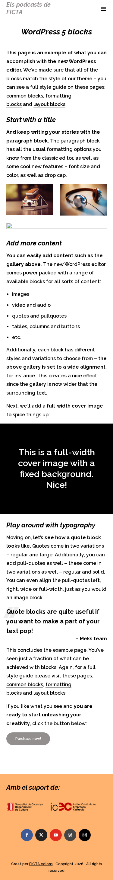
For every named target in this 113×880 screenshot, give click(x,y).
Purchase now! (28, 739)
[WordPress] (70, 835)
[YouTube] (56, 835)
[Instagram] (85, 835)
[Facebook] (27, 835)
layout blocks (49, 104)
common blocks (24, 96)
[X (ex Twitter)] (41, 835)
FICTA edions (41, 864)
